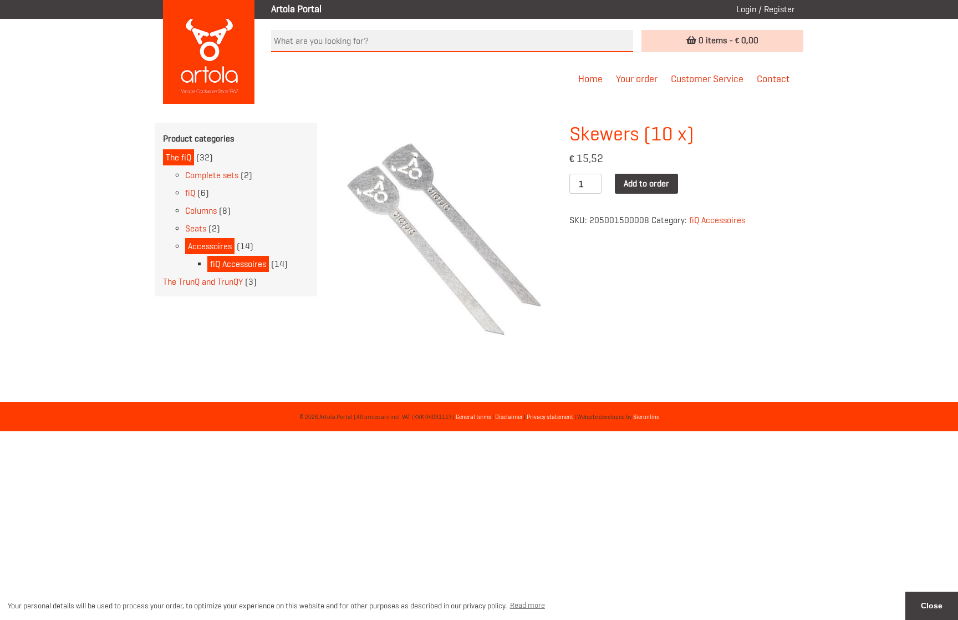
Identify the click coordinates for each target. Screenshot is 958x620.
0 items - (727, 40)
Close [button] (931, 605)
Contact (773, 79)
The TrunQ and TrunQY (203, 281)
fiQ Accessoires (238, 264)
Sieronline (646, 417)
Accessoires (210, 246)
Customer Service (707, 79)
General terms (473, 417)
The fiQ (178, 157)
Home (590, 79)
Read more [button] (527, 605)
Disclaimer (509, 417)
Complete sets (211, 175)
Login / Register (765, 9)
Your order (637, 79)
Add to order (646, 183)
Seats (195, 228)
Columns (201, 210)
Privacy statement (550, 417)
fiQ (190, 193)
